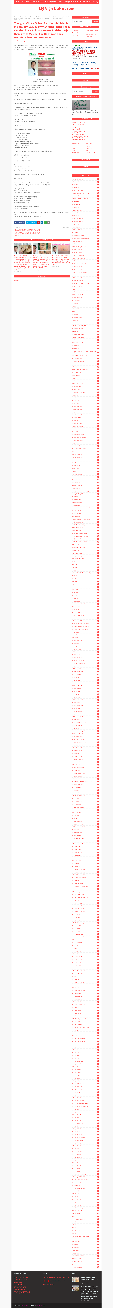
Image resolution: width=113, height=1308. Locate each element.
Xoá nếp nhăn (85, 1242)
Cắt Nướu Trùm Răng (85, 218)
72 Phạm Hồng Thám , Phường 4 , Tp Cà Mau (56, 1277)
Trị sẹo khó (85, 1055)
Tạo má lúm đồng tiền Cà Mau (85, 629)
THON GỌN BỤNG (85, 750)
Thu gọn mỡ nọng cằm (85, 807)
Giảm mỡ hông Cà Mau (85, 343)
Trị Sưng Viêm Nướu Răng (85, 1174)
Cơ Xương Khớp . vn (77, 35)
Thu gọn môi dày (85, 801)
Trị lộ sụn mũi (85, 917)
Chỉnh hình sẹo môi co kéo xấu (85, 283)
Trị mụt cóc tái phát (85, 973)
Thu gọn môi (86, 798)
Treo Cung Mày (86, 841)
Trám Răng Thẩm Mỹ (85, 824)
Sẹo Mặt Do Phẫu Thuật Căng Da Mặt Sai (85, 573)
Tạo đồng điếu (85, 601)
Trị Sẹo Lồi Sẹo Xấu (85, 1086)
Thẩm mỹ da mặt (85, 669)
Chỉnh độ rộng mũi (85, 249)
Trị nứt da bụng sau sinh (85, 1038)
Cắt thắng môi (85, 227)
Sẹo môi (85, 575)
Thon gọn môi (85, 770)
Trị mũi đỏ (85, 940)
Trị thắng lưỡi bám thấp (85, 1177)
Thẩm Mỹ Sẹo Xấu (86, 719)
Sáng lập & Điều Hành (78, 124)
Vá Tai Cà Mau (86, 1213)
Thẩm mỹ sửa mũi (85, 725)
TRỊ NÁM (74, 148)
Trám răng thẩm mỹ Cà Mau (85, 827)
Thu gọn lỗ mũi (85, 793)
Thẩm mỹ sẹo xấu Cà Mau (85, 722)
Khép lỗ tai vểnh (85, 386)
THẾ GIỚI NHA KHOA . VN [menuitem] (87, 2)
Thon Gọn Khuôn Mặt (85, 759)
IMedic (86, 364)
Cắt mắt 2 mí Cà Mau (85, 210)
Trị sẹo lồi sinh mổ (85, 1089)
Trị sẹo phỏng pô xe (85, 1123)
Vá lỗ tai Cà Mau (85, 1205)
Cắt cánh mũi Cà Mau (85, 190)
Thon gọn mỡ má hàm (85, 779)
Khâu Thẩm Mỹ (85, 375)
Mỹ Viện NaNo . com (56, 8)
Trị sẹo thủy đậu (85, 1143)
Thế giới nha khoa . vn (78, 33)
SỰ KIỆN (85, 584)
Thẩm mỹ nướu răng (85, 705)
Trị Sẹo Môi (85, 1109)
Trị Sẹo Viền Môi (85, 1146)
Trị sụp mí (85, 1163)
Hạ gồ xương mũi (85, 358)
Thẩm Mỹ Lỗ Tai (86, 674)
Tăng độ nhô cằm (85, 640)
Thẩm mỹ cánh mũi (85, 652)
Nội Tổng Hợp (76, 129)
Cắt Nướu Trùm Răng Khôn (85, 221)
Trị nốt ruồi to (85, 1033)
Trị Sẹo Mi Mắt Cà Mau (85, 1100)
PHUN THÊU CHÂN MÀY (85, 547)
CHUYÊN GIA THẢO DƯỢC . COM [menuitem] (54, 5)
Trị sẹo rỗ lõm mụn (85, 1134)
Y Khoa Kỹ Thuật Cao (86, 1267)
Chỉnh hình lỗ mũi (85, 266)
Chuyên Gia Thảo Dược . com (80, 136)
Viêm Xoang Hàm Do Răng (85, 1219)
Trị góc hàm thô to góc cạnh (85, 886)
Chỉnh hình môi (85, 275)
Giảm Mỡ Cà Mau (85, 340)
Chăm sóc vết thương (85, 235)
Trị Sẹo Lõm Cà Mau (85, 1061)
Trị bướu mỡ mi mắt (85, 852)
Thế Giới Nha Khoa (85, 736)
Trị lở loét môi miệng (85, 923)
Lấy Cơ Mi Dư (85, 403)
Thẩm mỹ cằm (85, 654)
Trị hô (85, 889)
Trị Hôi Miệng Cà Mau (85, 894)
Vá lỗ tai (85, 1202)
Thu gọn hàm (85, 790)
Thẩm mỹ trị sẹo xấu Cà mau (85, 734)
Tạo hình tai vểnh (85, 621)
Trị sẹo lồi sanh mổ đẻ (85, 1084)
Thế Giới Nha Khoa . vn (79, 131)
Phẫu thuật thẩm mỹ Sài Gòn (86, 542)
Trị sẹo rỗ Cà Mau (85, 1129)
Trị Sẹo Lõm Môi (85, 1064)
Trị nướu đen (85, 1036)
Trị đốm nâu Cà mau (85, 883)
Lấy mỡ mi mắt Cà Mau (85, 434)
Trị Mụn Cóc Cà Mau (85, 956)
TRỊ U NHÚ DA (85, 1185)
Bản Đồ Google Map (49, 1284)
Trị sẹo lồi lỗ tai (85, 1072)
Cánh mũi (85, 184)
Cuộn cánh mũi (85, 306)
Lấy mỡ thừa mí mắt (85, 440)
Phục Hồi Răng (85, 544)
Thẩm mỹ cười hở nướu (85, 663)
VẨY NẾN (85, 1216)
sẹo (85, 561)
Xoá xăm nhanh (85, 1258)
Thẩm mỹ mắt (86, 680)
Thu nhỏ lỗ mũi (85, 813)
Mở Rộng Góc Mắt (85, 474)
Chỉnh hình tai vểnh (85, 286)
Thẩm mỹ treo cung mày (85, 731)
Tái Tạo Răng (85, 595)
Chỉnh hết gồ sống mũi (85, 255)
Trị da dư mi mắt (85, 861)
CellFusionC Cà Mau (85, 230)
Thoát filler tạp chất (85, 748)
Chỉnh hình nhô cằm (85, 280)
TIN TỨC (85, 818)
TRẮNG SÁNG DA (85, 835)
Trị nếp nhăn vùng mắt (85, 1004)
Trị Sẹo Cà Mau (85, 1047)
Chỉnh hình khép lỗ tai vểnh (85, 264)
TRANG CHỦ (75, 144)
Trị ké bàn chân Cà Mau (85, 909)
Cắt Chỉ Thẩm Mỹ (86, 196)
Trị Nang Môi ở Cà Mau (85, 982)
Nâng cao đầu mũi (85, 485)
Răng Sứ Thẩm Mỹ (85, 553)
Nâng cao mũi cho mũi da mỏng (85, 491)
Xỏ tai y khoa (85, 1239)
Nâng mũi (85, 496)
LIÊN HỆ (74, 146)
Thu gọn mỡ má (85, 804)
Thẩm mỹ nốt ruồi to (85, 700)
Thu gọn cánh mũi (85, 787)
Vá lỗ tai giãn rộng (85, 1208)
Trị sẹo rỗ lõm (85, 1131)
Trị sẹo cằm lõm (85, 1052)
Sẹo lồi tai (85, 570)
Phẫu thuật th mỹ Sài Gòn (85, 530)
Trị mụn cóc (85, 954)
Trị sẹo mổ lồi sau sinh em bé (85, 1103)
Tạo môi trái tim (85, 638)
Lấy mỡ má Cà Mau (85, 423)
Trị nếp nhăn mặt (85, 999)
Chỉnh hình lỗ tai (85, 269)
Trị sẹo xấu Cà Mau (85, 1151)
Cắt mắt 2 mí (85, 207)
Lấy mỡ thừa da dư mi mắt (85, 437)
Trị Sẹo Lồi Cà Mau (85, 1069)
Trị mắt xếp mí (85, 928)
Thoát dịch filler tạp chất (85, 742)
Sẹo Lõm (85, 564)
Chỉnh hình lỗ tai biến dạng (85, 272)
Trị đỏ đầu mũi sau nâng (85, 869)
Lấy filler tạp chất (85, 415)
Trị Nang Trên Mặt (85, 985)
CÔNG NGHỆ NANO (85, 303)
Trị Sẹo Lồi (86, 1067)
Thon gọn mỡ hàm (85, 776)
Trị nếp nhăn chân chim (85, 990)
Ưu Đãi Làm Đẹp (85, 1199)
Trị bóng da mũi (85, 849)
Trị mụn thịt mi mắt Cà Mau (85, 971)
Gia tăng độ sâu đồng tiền (85, 326)
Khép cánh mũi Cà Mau (85, 381)
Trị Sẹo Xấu (86, 1148)
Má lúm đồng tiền (86, 457)
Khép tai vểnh (85, 389)
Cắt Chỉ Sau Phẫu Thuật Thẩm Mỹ (86, 193)
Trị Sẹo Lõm (86, 1058)
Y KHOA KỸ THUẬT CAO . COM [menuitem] (75, 5)
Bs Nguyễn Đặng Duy (86, 179)
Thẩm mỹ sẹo (86, 708)
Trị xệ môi (85, 1196)
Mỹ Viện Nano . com (91, 34)
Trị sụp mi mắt (85, 1168)
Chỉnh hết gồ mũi (85, 252)
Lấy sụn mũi (85, 443)
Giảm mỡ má (85, 345)
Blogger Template (40, 1305)
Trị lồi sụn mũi (85, 920)
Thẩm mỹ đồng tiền (85, 671)
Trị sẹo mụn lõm (85, 1120)
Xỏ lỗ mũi (85, 1222)
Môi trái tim (85, 471)
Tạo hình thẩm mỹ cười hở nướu (85, 623)
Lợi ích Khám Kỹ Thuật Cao (92, 31)
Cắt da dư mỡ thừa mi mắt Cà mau (85, 199)
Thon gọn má (85, 762)
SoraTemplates (24, 1305)
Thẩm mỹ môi (86, 691)
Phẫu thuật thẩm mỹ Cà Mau (86, 533)
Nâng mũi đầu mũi (85, 499)
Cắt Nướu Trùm (85, 216)
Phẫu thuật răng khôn (85, 527)
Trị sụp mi (85, 1160)
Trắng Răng (85, 829)
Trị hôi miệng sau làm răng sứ (85, 897)
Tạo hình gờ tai (85, 607)
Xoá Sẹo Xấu (85, 1253)
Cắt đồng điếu (85, 201)
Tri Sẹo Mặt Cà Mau (85, 1098)
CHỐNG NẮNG (85, 300)
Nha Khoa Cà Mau (85, 511)
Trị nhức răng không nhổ (85, 1019)
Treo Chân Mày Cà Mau (85, 838)
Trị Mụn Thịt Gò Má (85, 965)
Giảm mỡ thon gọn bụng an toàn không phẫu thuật (85, 352)
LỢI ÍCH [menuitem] (60, 2)
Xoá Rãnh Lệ (85, 1247)
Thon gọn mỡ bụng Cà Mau (85, 773)
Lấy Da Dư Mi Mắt (85, 406)
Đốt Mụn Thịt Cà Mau (85, 323)
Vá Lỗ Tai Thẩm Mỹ (86, 1211)
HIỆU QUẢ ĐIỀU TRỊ (91, 152)
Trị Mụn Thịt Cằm (85, 962)
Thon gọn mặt (85, 765)
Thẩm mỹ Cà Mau (85, 649)
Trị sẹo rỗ (85, 1126)
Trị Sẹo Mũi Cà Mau (85, 1115)
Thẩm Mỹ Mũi (86, 694)
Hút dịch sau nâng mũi (85, 361)
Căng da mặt (85, 187)
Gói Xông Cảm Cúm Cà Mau (85, 355)
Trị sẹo (85, 1044)
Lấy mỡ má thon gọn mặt (85, 426)
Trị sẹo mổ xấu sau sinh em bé (85, 1106)
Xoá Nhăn (85, 1244)
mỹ (85, 477)
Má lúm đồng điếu (85, 454)
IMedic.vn (86, 367)
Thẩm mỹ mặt (85, 683)
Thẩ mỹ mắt (85, 643)
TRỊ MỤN (88, 146)
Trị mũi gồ (85, 945)
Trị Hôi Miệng (85, 892)
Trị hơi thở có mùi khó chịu (85, 906)
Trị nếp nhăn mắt (85, 996)
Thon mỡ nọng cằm (85, 784)
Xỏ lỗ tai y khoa (85, 1233)
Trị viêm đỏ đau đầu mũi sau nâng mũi (85, 1191)
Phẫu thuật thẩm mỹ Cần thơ (86, 536)
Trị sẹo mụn (85, 1117)
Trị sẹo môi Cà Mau (85, 1112)
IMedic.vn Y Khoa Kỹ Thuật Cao (86, 369)
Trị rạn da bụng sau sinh (85, 1041)
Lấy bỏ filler (85, 395)
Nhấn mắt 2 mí (85, 516)
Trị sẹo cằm (85, 1050)
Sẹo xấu (85, 581)
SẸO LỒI (88, 150)
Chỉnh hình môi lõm (85, 278)
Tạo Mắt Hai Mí (85, 632)
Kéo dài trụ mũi (85, 372)
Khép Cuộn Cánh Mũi (85, 384)
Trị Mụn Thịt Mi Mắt (85, 968)
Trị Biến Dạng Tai (85, 846)
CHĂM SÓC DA (85, 232)
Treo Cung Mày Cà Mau (85, 844)
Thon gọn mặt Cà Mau (85, 767)
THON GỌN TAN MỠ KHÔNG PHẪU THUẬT (85, 782)
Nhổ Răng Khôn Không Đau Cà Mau (85, 519)
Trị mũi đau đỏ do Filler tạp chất (85, 937)
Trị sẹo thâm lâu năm (85, 1140)
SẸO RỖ (74, 150)
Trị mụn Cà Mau (85, 951)
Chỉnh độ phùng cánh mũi (85, 247)
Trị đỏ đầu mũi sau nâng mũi (85, 872)
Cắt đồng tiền (85, 204)
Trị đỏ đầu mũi (85, 866)
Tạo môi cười (85, 635)
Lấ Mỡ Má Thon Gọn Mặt (85, 392)
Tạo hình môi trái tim (85, 615)
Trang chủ (16, 17)
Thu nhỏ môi (85, 815)
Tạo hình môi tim (85, 612)
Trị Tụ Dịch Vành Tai (85, 1182)
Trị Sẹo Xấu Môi (85, 1154)
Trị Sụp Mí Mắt (85, 1171)
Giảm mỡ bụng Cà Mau (85, 337)
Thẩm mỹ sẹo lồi (85, 714)
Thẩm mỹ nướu (85, 702)
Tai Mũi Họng (76, 128)
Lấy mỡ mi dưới (85, 429)
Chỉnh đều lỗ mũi (85, 244)
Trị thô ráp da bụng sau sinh (85, 1179)
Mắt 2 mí (85, 463)
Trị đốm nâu (85, 880)
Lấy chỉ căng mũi (85, 400)
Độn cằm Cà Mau (85, 317)
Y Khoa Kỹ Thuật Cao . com (80, 138)
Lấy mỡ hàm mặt (85, 417)
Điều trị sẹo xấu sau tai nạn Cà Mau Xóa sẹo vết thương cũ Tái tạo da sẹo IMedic (89, 1279)
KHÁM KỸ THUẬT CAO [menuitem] (49, 2)
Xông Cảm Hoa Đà (85, 1261)
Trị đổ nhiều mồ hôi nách (85, 877)
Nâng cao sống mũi (85, 494)
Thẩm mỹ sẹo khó (85, 711)
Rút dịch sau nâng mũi (85, 559)
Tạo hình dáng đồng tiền (85, 604)
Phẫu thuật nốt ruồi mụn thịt (85, 525)
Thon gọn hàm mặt (85, 756)
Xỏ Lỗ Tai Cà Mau (85, 1230)
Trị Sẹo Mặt (85, 1095)
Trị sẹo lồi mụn (85, 1081)
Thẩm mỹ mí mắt (85, 688)
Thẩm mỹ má (85, 677)
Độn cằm (85, 314)
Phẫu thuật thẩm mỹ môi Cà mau (85, 539)
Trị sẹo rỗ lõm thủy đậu (85, 1137)
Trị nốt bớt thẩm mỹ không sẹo (85, 1027)
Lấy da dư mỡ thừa (85, 412)
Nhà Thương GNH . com (79, 139)
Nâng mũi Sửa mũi (85, 502)
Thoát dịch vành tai (85, 745)
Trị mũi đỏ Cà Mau (85, 942)
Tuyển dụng (89, 36)
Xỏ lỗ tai (85, 1227)
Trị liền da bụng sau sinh (85, 911)
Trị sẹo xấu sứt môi (85, 1157)
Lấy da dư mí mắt (85, 409)
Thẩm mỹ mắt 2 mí (85, 686)
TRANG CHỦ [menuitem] (36, 2)
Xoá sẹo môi (85, 1250)
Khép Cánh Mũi (86, 378)
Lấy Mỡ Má (85, 420)
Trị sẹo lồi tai (85, 1092)
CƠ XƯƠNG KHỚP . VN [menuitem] (35, 5)
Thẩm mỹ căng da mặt (85, 660)
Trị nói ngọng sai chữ (85, 1024)
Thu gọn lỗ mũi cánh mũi (85, 796)
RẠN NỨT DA (75, 152)
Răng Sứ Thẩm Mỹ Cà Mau (85, 556)
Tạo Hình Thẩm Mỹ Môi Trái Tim (85, 626)
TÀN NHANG (89, 148)
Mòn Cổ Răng (85, 468)
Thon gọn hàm (85, 753)
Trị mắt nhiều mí (85, 925)
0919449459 (61, 1281)
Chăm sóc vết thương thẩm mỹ (85, 238)
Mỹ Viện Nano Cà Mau (86, 482)
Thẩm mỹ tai (85, 728)
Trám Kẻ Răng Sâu (85, 821)
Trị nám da (85, 979)
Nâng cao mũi (85, 488)
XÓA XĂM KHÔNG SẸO (85, 1256)
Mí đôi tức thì (85, 465)
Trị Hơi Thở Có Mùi (85, 903)
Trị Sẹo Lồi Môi (85, 1078)
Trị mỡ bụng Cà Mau (85, 934)
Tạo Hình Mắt (85, 609)
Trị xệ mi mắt (85, 1194)
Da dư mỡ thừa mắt (85, 309)
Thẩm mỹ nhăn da (85, 697)
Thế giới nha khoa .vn (85, 739)
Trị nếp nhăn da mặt (85, 993)
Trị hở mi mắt (85, 900)
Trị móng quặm (85, 931)
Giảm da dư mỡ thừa (85, 334)
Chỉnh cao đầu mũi (85, 241)
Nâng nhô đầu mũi (85, 505)
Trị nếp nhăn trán (85, 1002)
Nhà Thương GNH (85, 513)
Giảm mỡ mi (85, 348)
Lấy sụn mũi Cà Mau (85, 446)
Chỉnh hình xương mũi (85, 292)
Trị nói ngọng (85, 1021)
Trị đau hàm (85, 863)
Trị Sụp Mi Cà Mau (85, 1165)
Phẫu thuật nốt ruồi (85, 522)
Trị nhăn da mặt (85, 1013)
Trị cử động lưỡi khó (85, 855)
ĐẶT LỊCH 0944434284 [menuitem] (24, 2)
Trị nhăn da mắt (85, 1010)
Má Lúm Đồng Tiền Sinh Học (85, 460)
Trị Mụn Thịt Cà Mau (85, 959)
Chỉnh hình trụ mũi (85, 289)
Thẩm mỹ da (85, 666)
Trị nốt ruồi (85, 1030)
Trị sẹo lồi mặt (85, 1075)
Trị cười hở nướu (85, 858)
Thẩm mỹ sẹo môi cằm (85, 717)
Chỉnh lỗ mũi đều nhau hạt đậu (85, 295)
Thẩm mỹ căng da (85, 657)
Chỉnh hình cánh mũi (85, 261)
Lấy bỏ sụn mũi (85, 398)
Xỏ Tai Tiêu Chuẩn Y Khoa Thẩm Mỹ (85, 1236)
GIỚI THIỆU (89, 144)
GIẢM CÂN (85, 331)
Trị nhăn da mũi (85, 1016)
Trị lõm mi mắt (85, 914)
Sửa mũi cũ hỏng (85, 590)
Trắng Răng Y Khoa (85, 832)
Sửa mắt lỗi (85, 587)
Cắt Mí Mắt (85, 213)
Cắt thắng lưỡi (85, 224)
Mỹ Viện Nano (86, 480)
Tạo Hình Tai (85, 618)
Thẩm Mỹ (85, 646)
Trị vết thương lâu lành (85, 1188)
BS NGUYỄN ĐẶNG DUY (79, 123)
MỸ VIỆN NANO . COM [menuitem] (71, 2)
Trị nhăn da (85, 1007)
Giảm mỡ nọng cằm (85, 328)
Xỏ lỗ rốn (85, 1225)
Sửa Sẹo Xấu (85, 592)
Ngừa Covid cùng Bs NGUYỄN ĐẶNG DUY (85, 508)
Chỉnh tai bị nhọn (85, 297)
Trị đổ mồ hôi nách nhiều (85, 875)
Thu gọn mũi (85, 810)
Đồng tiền (85, 320)
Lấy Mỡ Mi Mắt (85, 432)
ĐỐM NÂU (85, 311)
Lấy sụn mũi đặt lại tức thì (85, 448)
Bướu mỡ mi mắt (85, 182)
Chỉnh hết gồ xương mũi (85, 258)
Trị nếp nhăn (85, 988)
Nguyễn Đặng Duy (19, 41)
